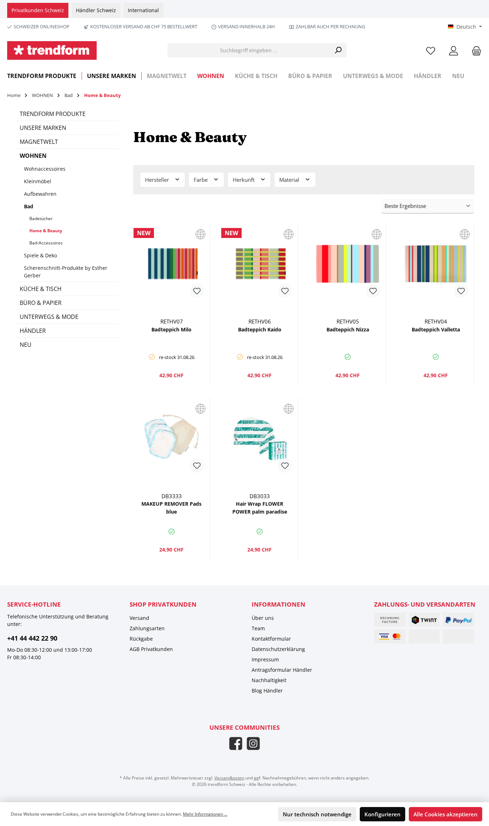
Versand (139, 617)
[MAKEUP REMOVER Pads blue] (171, 438)
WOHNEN (33, 156)
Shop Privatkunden (163, 604)
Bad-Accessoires (46, 243)
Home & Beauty (45, 231)
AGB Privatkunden (151, 649)
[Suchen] (338, 50)
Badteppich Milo (171, 329)
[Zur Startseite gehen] (52, 50)
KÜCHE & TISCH (41, 289)
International (143, 10)
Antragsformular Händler (282, 669)
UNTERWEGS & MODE (49, 317)
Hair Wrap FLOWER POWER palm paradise (259, 507)
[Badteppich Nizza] (347, 264)
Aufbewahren (40, 193)
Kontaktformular (271, 638)
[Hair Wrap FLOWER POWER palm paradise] (259, 438)
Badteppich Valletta (436, 329)
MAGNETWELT (39, 142)
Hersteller (157, 179)
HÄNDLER (33, 331)
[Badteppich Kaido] (259, 264)
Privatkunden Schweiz (37, 10)
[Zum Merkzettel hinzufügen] (197, 291)
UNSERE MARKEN (43, 128)
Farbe (201, 179)
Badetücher (41, 218)
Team (258, 628)
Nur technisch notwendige (317, 814)
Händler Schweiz (96, 10)
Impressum (265, 659)
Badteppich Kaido (259, 329)
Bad (28, 206)
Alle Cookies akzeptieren (445, 814)
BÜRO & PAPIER (41, 303)
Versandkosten (229, 778)
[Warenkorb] (474, 50)
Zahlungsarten (147, 628)
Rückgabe (141, 638)
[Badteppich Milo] (171, 264)
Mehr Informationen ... (205, 814)
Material (290, 179)
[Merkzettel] (430, 50)
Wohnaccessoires (45, 168)
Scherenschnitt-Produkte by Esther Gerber (65, 271)
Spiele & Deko (40, 255)
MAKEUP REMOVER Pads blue (171, 507)
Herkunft (244, 179)
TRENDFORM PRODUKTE (53, 114)
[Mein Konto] (453, 50)
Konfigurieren (382, 814)
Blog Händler (267, 690)
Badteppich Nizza (347, 329)
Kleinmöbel (37, 181)
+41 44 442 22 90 (32, 638)
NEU (26, 345)
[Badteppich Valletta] (435, 264)
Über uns (263, 617)
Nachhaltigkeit (269, 680)
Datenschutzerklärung (278, 649)
